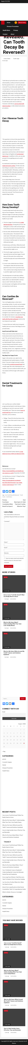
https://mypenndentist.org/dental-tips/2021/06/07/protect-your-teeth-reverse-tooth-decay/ (12, 482)
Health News (6, 30)
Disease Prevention (13, 26)
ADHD (4, 759)
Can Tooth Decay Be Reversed (12, 495)
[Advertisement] (14, 679)
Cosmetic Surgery (7, 762)
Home (8, 22)
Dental (5, 577)
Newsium (21, 1041)
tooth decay (9, 496)
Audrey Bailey (7, 58)
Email (6, 547)
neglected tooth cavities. (8, 165)
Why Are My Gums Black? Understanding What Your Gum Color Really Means (12, 624)
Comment (7, 521)
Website (6, 553)
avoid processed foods (16, 364)
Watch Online (22, 22)
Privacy (15, 30)
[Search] (13, 22)
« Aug (3, 751)
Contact (5, 34)
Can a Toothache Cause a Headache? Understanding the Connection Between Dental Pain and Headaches (13, 872)
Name (6, 542)
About (12, 34)
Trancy (7, 842)
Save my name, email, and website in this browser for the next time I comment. (14, 560)
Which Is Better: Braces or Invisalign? (12, 892)
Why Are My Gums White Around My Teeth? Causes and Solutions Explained (14, 653)
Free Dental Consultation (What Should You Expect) (7, 503)
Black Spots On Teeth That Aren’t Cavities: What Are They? (20, 503)
